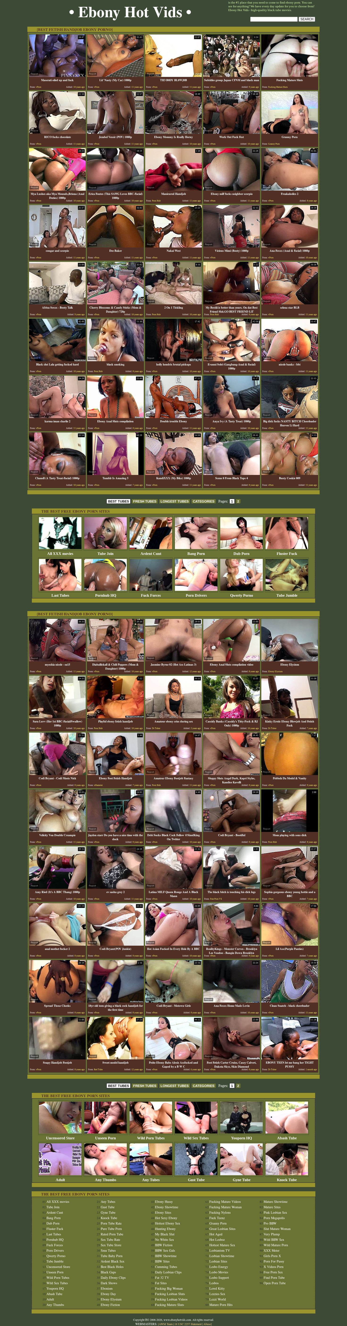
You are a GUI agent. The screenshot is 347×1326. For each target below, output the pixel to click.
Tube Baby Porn (112, 1256)
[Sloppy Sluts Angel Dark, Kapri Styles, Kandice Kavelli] (231, 774)
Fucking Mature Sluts (169, 1304)
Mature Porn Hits (221, 1304)
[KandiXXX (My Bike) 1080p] (173, 474)
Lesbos (214, 1283)
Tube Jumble (286, 595)
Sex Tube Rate (110, 1239)
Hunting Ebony (165, 1228)
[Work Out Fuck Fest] (231, 132)
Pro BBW (270, 1223)
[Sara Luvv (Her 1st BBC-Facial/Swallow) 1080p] (57, 717)
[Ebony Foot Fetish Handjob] (115, 774)
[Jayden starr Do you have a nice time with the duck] (115, 831)
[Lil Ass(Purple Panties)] (289, 944)
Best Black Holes (112, 1266)
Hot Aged (215, 1234)
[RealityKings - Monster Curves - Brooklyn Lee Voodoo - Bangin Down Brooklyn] (231, 944)
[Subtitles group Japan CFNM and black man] (231, 76)
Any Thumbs (105, 1180)
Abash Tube (287, 1138)
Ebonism (107, 1288)
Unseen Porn (105, 1138)
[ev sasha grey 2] (115, 887)
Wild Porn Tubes (151, 1138)
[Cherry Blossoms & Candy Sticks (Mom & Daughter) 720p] (115, 303)
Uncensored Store (60, 1138)
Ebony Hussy (164, 1201)
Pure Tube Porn (111, 1228)
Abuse (207, 1324)
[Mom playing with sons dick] (289, 831)
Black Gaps (108, 1272)
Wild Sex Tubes (196, 1138)
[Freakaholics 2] (289, 189)
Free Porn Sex (273, 1272)
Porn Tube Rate (111, 1223)
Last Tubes (60, 595)
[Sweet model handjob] (115, 1058)
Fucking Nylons (220, 1212)
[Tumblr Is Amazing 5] (115, 474)
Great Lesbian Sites (222, 1228)
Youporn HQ (241, 1138)
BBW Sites (162, 1261)
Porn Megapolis (274, 1218)
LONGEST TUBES (175, 501)
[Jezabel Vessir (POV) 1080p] (115, 132)
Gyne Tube (241, 1180)
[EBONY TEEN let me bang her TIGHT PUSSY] (289, 1058)
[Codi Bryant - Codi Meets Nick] (57, 774)
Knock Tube (287, 1180)
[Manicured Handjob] (173, 189)
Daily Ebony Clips (113, 1277)
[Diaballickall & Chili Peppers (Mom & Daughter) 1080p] (115, 660)
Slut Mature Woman (277, 1228)
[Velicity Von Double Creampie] (57, 831)
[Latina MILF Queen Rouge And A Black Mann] (173, 887)
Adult (60, 1180)
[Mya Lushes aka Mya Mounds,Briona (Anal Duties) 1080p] (57, 189)
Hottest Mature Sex (222, 1245)
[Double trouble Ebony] (173, 417)
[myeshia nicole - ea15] (57, 660)
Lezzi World (217, 1299)
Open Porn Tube (275, 1283)
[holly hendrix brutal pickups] (173, 360)
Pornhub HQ (105, 595)
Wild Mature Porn (276, 1245)
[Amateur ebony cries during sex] (173, 717)
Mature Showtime (276, 1201)
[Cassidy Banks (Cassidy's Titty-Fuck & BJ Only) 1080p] (231, 717)
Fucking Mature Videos (225, 1201)
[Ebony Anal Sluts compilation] (115, 417)
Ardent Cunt (150, 554)
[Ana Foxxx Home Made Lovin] (231, 1001)
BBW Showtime (166, 1256)
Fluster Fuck (287, 554)
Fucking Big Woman (169, 1288)
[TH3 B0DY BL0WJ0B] (173, 76)
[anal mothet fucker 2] (57, 944)
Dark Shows (109, 1283)
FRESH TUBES (144, 501)
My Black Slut (164, 1234)
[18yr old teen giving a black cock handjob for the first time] (115, 1001)
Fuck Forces (151, 595)
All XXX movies (60, 554)
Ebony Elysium (111, 1299)
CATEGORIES (203, 501)
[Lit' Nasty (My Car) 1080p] (115, 76)
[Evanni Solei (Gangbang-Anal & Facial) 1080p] (231, 360)
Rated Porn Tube (112, 1234)
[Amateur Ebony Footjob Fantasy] (173, 774)
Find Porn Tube (274, 1277)
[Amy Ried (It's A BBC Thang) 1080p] (57, 887)
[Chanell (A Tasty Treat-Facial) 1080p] (57, 474)
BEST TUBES (118, 501)
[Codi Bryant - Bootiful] (231, 831)
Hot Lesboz (217, 1239)
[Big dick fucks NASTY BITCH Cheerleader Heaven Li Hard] (289, 417)
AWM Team (166, 1324)
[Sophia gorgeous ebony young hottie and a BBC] (289, 887)
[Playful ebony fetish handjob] (115, 717)
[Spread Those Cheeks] (57, 1001)
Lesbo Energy (218, 1266)
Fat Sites (161, 1283)
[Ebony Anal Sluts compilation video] (231, 660)
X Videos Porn (274, 1266)
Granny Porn (218, 1223)
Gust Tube (196, 1180)
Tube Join (105, 554)
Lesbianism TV (219, 1250)
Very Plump (272, 1234)
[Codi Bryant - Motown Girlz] (173, 1001)
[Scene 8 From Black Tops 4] (231, 474)
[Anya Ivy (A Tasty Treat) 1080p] (231, 417)
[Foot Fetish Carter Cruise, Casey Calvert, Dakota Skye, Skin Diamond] (231, 1058)
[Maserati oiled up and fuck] (57, 76)
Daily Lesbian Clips (168, 1272)
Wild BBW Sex (274, 1239)
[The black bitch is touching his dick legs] (231, 887)
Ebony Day (108, 1294)
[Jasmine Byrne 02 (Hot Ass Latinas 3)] (173, 660)
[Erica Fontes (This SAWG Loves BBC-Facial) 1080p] (115, 189)
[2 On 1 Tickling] (173, 303)
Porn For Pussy (274, 1261)
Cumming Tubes (166, 1266)
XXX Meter (271, 1250)
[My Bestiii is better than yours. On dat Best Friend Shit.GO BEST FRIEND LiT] (231, 303)
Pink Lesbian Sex (275, 1212)
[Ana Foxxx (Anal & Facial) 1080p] (289, 246)
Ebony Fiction (110, 1304)
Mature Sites (272, 1207)
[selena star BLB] (289, 303)
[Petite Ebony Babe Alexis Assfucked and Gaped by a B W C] (173, 1058)
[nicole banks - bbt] (289, 360)
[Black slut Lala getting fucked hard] (57, 360)
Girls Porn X (272, 1256)
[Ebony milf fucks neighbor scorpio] (231, 189)
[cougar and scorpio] (57, 246)
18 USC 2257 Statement (188, 1324)
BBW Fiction (164, 1245)
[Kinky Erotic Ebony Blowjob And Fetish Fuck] (289, 717)
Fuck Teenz (217, 1218)
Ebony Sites (163, 1212)
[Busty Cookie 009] (289, 474)
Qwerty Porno (241, 595)
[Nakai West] (173, 246)
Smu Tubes (108, 1250)
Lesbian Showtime (221, 1256)
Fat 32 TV (162, 1277)
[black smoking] (115, 360)
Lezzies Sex (217, 1294)
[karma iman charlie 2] (57, 417)
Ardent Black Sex (112, 1261)
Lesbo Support (219, 1277)
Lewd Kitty (217, 1288)
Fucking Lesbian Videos (171, 1299)
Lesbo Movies (218, 1272)
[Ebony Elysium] (289, 660)
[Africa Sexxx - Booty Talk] (57, 303)
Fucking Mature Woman (225, 1207)
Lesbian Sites (218, 1261)
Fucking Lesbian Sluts (170, 1294)
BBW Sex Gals (165, 1250)
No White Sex (164, 1239)
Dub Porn (241, 554)
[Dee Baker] (115, 246)
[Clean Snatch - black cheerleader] (289, 1001)
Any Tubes (151, 1180)
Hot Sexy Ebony (166, 1218)
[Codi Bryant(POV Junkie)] (115, 944)
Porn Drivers (196, 595)
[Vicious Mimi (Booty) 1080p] (231, 246)
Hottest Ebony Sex (167, 1223)
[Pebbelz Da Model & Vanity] (289, 774)
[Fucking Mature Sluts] (289, 76)
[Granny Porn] (289, 132)
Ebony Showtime (166, 1207)
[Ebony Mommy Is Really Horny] (173, 132)
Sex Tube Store (111, 1245)
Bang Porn (196, 554)
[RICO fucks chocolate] (57, 132)
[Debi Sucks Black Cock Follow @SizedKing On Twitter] (173, 831)
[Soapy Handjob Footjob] (57, 1058)
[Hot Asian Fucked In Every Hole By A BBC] (173, 944)
